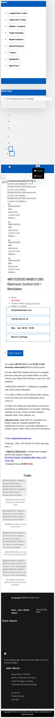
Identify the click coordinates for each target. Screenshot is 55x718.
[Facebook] (9, 635)
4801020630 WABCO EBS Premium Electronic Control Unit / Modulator (15, 582)
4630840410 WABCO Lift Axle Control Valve (15, 525)
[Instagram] (9, 642)
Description (15, 353)
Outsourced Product (32, 303)
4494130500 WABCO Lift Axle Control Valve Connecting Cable (15, 553)
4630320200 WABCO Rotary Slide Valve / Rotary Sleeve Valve (15, 502)
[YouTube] (9, 628)
